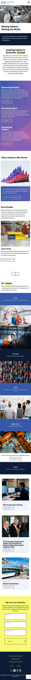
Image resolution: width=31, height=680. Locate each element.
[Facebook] (17, 670)
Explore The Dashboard (10, 197)
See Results (14, 459)
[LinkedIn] (14, 670)
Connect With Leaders (15, 662)
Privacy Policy (15, 676)
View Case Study (7, 260)
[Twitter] (11, 670)
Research (19, 666)
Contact (12, 666)
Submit (10, 641)
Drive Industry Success (15, 656)
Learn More (5, 102)
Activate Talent (15, 659)
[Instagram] (20, 670)
